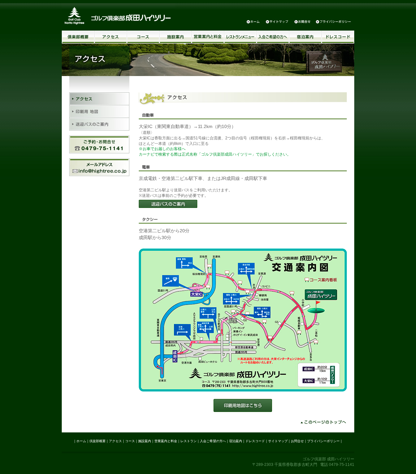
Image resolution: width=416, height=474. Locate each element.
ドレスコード (338, 37)
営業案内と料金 (208, 37)
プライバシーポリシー (333, 21)
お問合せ (302, 21)
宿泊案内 (305, 37)
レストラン (188, 441)
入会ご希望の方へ (273, 37)
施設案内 (176, 37)
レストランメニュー (240, 37)
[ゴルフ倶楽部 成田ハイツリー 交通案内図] (243, 390)
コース (143, 37)
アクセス (111, 37)
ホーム (253, 21)
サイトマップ (277, 21)
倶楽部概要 (78, 37)
